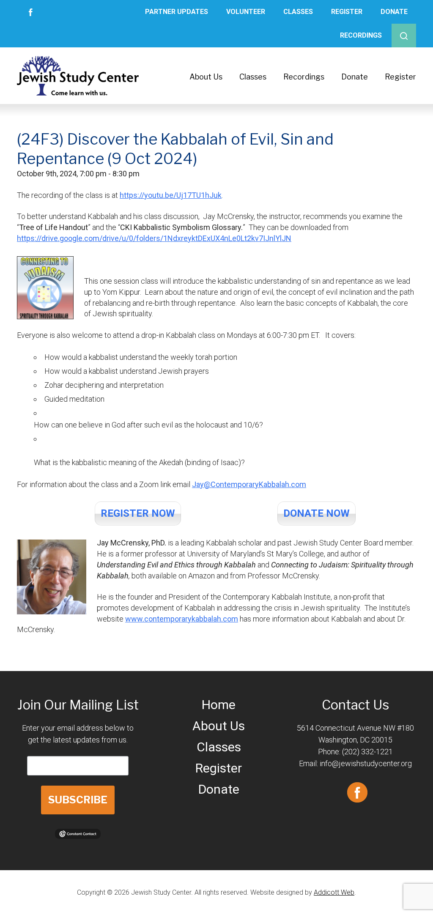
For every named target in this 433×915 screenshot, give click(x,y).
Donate (394, 12)
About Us (205, 76)
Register (346, 12)
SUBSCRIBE (77, 800)
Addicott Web (334, 892)
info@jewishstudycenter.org (366, 763)
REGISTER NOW (138, 513)
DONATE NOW (316, 513)
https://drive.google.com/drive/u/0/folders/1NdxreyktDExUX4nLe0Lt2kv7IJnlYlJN (154, 238)
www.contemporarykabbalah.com (181, 618)
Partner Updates (176, 12)
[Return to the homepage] (78, 76)
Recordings (361, 35)
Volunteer (245, 12)
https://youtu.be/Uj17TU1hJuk (171, 195)
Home (219, 704)
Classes (298, 12)
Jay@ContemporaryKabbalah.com (249, 484)
